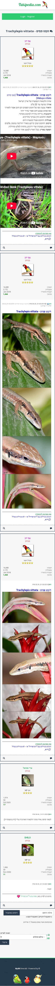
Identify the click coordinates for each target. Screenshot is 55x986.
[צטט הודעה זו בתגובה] (51, 248)
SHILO (27, 837)
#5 (50, 884)
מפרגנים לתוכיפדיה (41, 233)
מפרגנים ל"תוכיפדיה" (28, 896)
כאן (49, 233)
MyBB (17, 968)
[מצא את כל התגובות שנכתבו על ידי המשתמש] (4, 248)
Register (31, 16)
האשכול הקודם (45, 917)
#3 (50, 584)
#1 (50, 87)
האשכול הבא (32, 917)
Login (22, 16)
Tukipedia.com (29, 4)
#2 (50, 304)
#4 (50, 814)
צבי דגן (46, 89)
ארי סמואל (27, 768)
